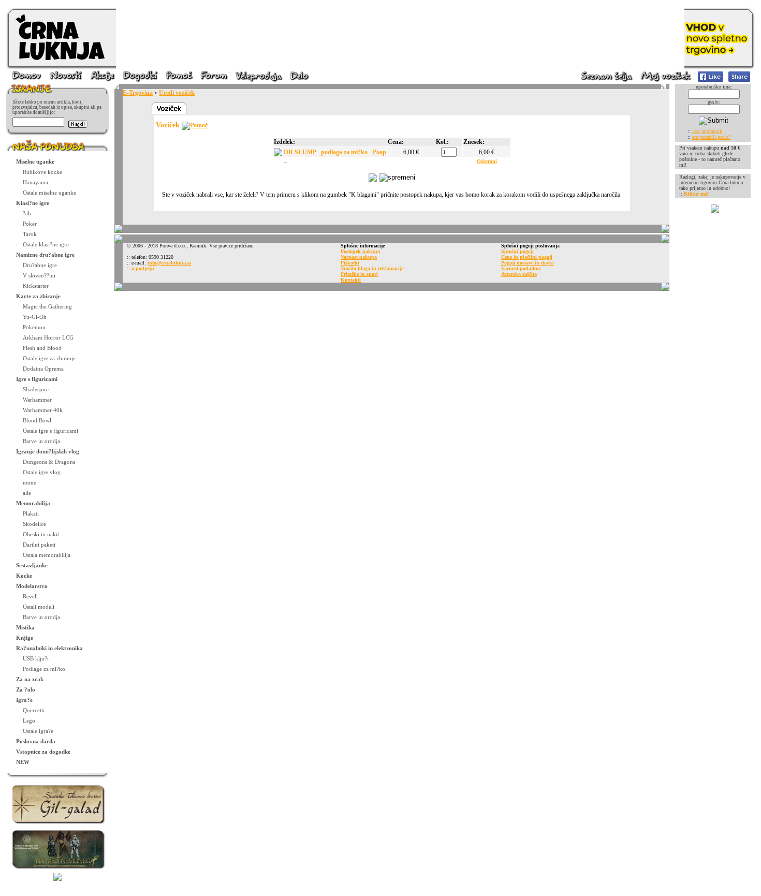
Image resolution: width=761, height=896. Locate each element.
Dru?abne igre (40, 265)
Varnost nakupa (359, 257)
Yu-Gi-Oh (35, 317)
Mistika (25, 627)
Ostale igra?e (38, 731)
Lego (29, 720)
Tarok (30, 234)
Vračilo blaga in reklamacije (372, 268)
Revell (30, 596)
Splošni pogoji (517, 251)
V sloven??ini (39, 275)
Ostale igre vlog (42, 472)
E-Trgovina (138, 92)
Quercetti (34, 710)
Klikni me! (696, 194)
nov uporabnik (707, 131)
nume (29, 482)
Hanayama (35, 182)
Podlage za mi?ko (44, 669)
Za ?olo (25, 689)
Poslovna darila (35, 741)
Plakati (31, 513)
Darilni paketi (39, 544)
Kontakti (351, 280)
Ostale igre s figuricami (50, 431)
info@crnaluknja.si (169, 263)
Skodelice (34, 524)
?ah (27, 213)
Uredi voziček (177, 92)
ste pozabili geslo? (711, 137)
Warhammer (37, 399)
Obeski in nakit (41, 534)
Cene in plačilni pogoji (526, 257)
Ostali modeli (38, 607)
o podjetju (142, 268)
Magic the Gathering (47, 306)
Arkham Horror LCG (48, 337)
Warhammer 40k (43, 410)
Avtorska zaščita (519, 274)
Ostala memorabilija (46, 555)
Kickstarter (36, 286)
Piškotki (350, 263)
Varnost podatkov (521, 268)
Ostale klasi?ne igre (46, 244)
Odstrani (487, 161)
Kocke (24, 575)
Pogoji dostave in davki (527, 263)
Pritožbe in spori (359, 274)
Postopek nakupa (360, 251)
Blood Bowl (37, 420)
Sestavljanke (32, 565)
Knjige (24, 638)
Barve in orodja (41, 441)
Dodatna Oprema (43, 368)
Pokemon (34, 327)
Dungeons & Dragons (49, 462)
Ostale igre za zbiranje (49, 358)
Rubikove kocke (42, 172)
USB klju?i (36, 658)
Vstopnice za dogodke (43, 751)
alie (27, 493)
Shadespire (36, 389)
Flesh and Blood (42, 348)
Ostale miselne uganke (49, 192)
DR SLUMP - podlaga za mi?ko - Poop (335, 152)
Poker (30, 224)
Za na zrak (29, 679)
